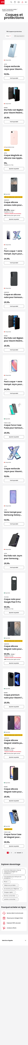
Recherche (11, 2)
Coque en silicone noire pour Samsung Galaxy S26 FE (13, 296)
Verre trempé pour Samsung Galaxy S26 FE (12, 513)
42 (15, 853)
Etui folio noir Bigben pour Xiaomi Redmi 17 (13, 339)
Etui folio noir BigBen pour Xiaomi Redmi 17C (13, 111)
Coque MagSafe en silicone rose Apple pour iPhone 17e (13, 156)
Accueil (4, 9)
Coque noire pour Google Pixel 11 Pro (12, 600)
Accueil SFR (2, 2)
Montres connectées (9, 896)
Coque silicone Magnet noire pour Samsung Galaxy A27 (13, 790)
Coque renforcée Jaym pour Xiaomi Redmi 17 (13, 68)
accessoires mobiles (11, 9)
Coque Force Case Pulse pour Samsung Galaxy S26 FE (14, 426)
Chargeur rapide (8, 892)
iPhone (5, 881)
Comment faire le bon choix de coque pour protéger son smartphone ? (12, 871)
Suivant (19, 853)
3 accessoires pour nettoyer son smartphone (12, 877)
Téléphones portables (10, 885)
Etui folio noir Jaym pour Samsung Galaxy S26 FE (13, 557)
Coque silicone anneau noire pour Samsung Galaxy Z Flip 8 (13, 203)
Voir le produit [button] (14, 78)
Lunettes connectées (9, 899)
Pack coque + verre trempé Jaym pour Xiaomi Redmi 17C (13, 252)
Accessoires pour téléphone (11, 889)
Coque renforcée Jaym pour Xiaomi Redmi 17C (13, 470)
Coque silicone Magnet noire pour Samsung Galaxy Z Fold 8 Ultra (13, 647)
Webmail (19, 2)
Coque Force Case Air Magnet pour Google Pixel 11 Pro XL (13, 836)
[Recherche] (11, 2)
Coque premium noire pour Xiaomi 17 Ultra (13, 696)
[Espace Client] (22, 2)
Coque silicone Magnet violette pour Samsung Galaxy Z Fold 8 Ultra (14, 741)
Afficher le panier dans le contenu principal (15, 2)
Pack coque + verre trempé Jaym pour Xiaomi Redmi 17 (13, 383)
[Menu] (26, 2)
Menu (26, 2)
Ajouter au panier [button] (14, 168)
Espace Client (22, 2)
